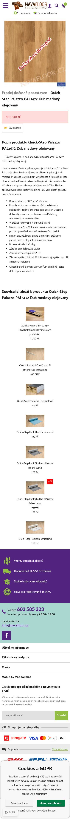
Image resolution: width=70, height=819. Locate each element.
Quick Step (15, 128)
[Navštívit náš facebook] (6, 635)
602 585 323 (30, 609)
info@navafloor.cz (15, 625)
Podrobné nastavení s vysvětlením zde (35, 811)
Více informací (60, 749)
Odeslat (61, 715)
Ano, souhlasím (50, 803)
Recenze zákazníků (47, 13)
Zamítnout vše (19, 803)
